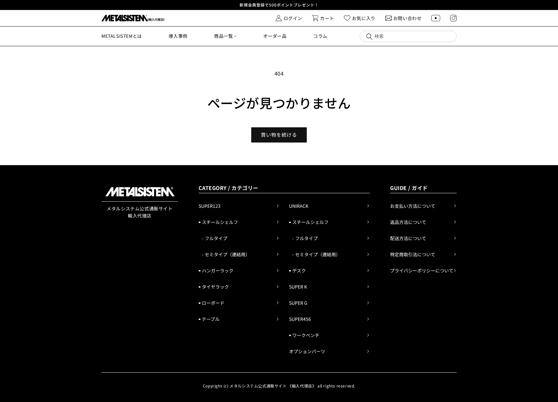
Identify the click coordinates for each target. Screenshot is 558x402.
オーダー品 (275, 36)
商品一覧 (223, 36)
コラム (320, 36)
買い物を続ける (279, 134)
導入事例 (178, 36)
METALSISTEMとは (121, 36)
